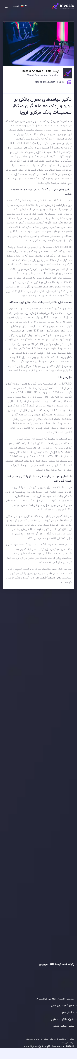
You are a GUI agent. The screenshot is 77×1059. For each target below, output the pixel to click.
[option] (38, 658)
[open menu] (7, 6)
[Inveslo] (63, 6)
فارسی (16, 6)
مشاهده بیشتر (17, 674)
